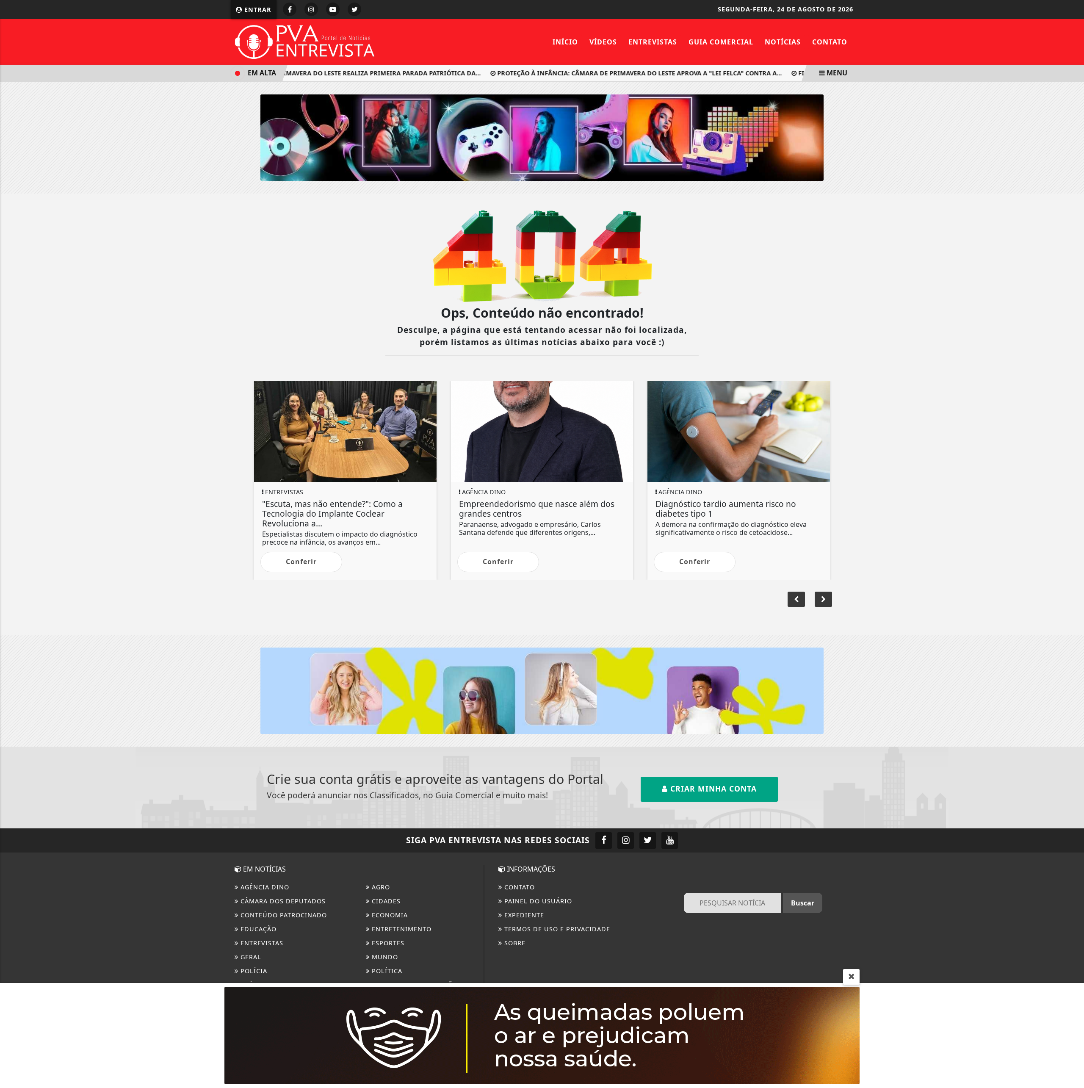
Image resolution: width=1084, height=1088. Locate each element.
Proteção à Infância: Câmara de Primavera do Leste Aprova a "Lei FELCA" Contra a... (622, 73)
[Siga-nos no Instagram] (625, 840)
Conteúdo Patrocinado (282, 915)
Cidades (385, 901)
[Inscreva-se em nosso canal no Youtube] (669, 840)
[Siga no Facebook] (289, 9)
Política (386, 971)
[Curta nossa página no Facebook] (603, 840)
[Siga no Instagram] (311, 9)
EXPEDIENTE (523, 915)
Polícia (252, 971)
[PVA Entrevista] (305, 41)
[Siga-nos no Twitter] (647, 840)
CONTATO (518, 887)
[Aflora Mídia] (542, 136)
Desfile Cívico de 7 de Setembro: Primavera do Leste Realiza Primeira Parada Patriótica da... (306, 73)
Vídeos (603, 42)
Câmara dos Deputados (282, 901)
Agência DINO (263, 887)
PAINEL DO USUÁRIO (537, 901)
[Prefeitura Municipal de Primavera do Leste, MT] (542, 1034)
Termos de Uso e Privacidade (556, 929)
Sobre (513, 943)
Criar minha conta (712, 788)
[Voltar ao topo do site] (1071, 652)
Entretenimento (400, 929)
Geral (249, 957)
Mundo (384, 957)
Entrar (256, 10)
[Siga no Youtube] (333, 9)
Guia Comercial (721, 42)
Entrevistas (652, 42)
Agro (380, 887)
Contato (829, 42)
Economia (389, 915)
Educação (257, 929)
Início (565, 42)
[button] (823, 599)
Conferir (301, 561)
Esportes (387, 943)
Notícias (783, 42)
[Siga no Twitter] (354, 9)
